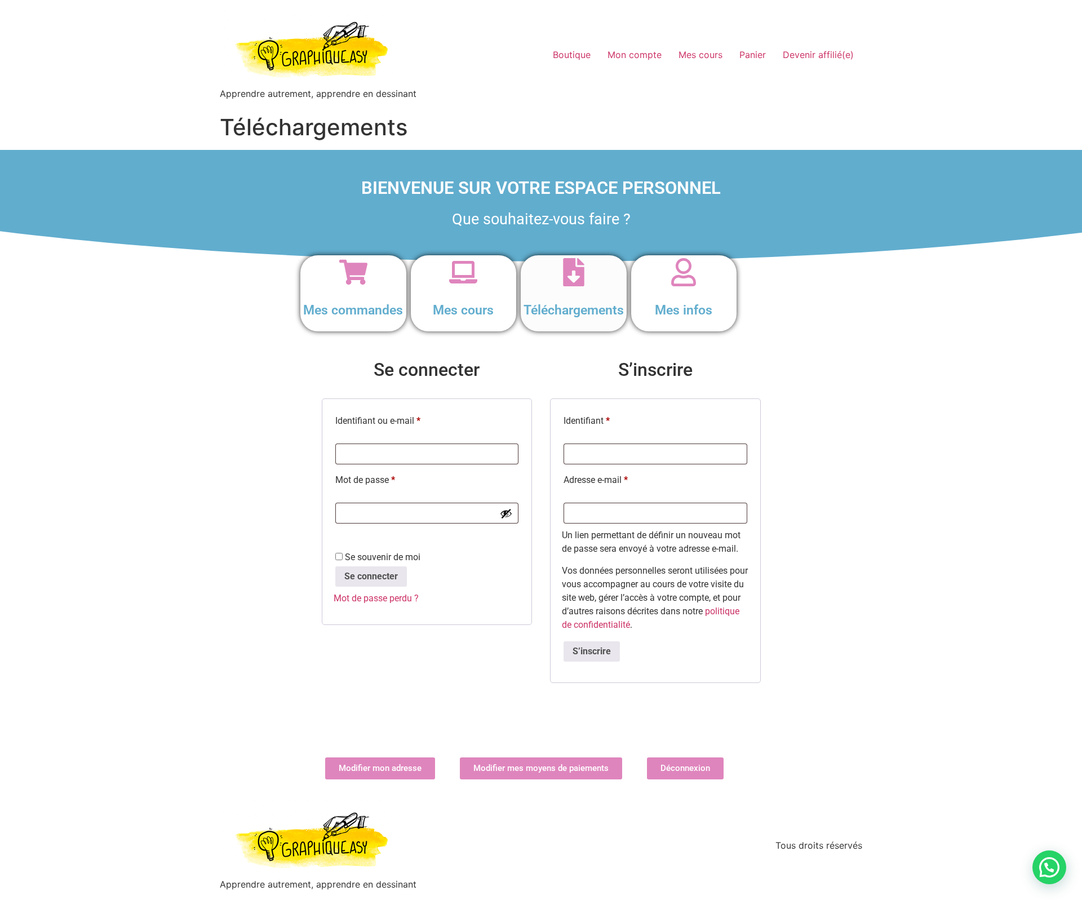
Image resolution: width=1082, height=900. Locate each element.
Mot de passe (386, 478)
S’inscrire (592, 651)
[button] (1049, 867)
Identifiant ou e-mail (399, 419)
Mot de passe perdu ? (376, 598)
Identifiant (608, 419)
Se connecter (371, 576)
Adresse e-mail (617, 478)
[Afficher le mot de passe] (506, 513)
